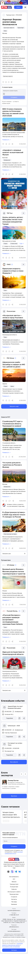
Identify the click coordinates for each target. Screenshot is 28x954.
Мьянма (4, 484)
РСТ (14, 879)
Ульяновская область (8, 443)
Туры (5, 290)
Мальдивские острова (9, 241)
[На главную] (6, 7)
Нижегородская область (9, 334)
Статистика (13, 243)
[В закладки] (6, 82)
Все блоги (14, 796)
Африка (4, 384)
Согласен (14, 950)
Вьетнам (5, 157)
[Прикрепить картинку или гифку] (14, 94)
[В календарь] (19, 718)
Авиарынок (7, 160)
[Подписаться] (23, 213)
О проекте (14, 897)
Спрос (5, 243)
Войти (18, 7)
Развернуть (5, 140)
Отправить (14, 846)
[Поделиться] (11, 82)
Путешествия (6, 560)
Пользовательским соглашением (11, 946)
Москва (4, 33)
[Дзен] (8, 871)
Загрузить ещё (14, 406)
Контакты (14, 899)
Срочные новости (9, 28)
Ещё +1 (22, 243)
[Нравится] (3, 82)
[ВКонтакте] (19, 871)
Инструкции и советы (14, 892)
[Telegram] (15, 871)
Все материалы (14, 876)
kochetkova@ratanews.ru (14, 910)
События (14, 889)
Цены (12, 386)
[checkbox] (3, 850)
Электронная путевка (10, 534)
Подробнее (9, 718)
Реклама (14, 902)
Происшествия (14, 894)
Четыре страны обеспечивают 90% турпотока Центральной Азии (11, 815)
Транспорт (21, 28)
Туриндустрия (10, 15)
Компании (14, 904)
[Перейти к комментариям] (8, 82)
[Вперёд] (25, 774)
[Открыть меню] (25, 7)
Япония (4, 591)
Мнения (14, 882)
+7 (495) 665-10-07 (14, 915)
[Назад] (21, 774)
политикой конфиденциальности (14, 852)
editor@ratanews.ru (14, 927)
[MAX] (12, 871)
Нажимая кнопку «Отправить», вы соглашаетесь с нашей (14, 851)
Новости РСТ (5, 417)
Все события (14, 762)
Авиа (5, 31)
